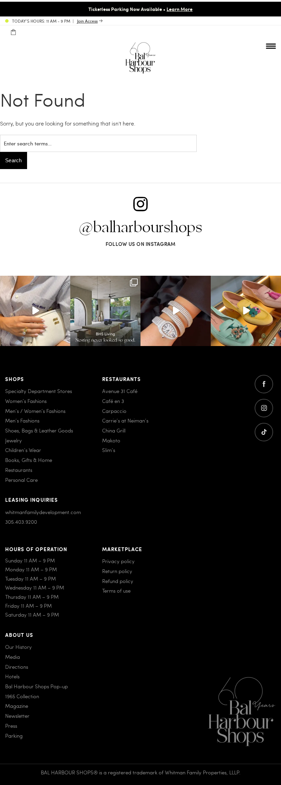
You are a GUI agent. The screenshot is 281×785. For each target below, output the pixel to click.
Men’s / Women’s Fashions (35, 410)
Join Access (87, 21)
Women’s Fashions (26, 400)
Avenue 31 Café (119, 391)
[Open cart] (13, 32)
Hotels (12, 676)
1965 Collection (22, 696)
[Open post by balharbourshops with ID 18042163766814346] (35, 311)
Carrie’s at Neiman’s (125, 420)
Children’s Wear (23, 450)
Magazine (16, 705)
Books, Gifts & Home (28, 459)
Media (12, 656)
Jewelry (13, 440)
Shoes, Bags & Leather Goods (39, 430)
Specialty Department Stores (38, 391)
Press (11, 725)
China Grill (113, 430)
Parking (14, 735)
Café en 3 (113, 400)
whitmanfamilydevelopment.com (43, 512)
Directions (16, 666)
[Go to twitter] (264, 432)
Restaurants (18, 469)
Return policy (117, 571)
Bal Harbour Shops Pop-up (36, 686)
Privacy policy (118, 561)
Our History (18, 646)
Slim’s (108, 450)
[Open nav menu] (271, 46)
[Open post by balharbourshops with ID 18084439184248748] (105, 311)
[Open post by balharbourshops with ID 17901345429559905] (246, 311)
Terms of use (116, 590)
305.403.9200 (21, 521)
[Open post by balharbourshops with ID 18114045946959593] (175, 311)
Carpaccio (114, 410)
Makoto (111, 440)
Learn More (180, 8)
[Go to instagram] (264, 408)
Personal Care (21, 479)
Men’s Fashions (22, 420)
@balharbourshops (140, 227)
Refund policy (117, 581)
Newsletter (17, 715)
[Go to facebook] (264, 384)
